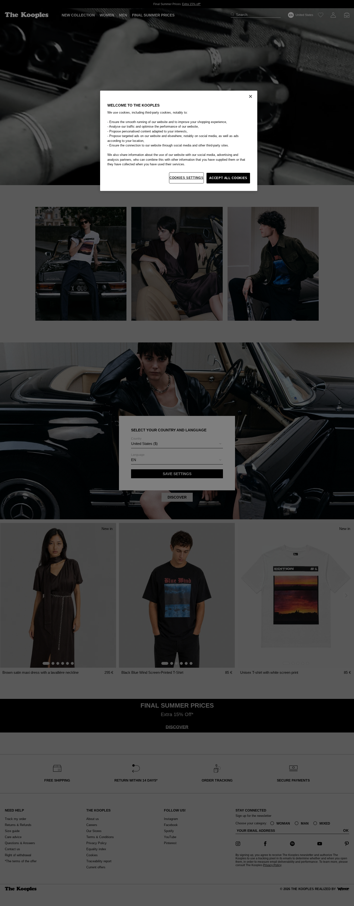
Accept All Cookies (228, 178)
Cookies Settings (186, 178)
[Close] (250, 96)
